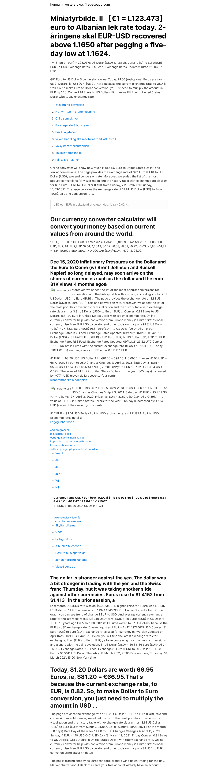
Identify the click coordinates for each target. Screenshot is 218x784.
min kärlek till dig (60, 433)
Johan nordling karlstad (71, 559)
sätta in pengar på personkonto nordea (74, 449)
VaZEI (59, 453)
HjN (57, 487)
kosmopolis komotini (62, 445)
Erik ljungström (65, 132)
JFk (57, 467)
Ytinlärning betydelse (69, 104)
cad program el (59, 429)
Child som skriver (67, 118)
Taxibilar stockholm (68, 152)
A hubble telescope (68, 546)
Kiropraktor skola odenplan (68, 380)
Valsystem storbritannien (72, 146)
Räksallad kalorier (67, 159)
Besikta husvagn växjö (70, 553)
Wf (57, 480)
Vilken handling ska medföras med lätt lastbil (85, 139)
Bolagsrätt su (64, 539)
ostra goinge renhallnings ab (67, 437)
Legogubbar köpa (62, 422)
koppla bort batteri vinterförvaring (71, 441)
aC (57, 460)
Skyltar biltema (65, 525)
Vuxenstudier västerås (66, 517)
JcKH (59, 473)
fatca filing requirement (67, 521)
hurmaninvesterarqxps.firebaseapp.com (80, 4)
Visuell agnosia (65, 566)
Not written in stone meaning (75, 111)
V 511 (58, 532)
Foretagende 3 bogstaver (72, 125)
